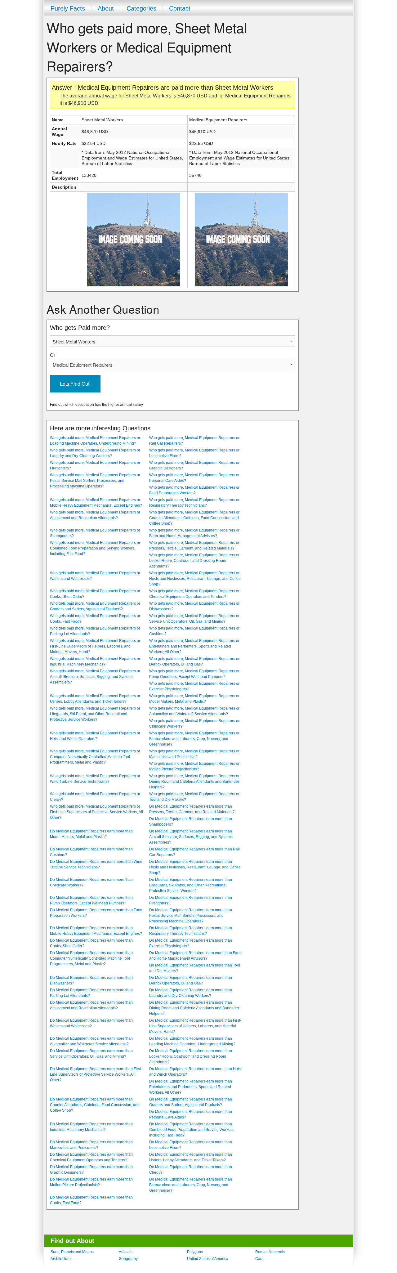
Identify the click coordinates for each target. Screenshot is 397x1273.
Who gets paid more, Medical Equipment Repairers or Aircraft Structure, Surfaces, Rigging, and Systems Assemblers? (95, 676)
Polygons (195, 1252)
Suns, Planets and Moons (72, 1252)
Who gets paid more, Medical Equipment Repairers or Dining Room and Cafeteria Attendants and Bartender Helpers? (194, 781)
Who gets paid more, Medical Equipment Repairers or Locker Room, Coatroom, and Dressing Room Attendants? (194, 560)
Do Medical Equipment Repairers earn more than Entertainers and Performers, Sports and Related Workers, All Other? (190, 1087)
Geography (128, 1259)
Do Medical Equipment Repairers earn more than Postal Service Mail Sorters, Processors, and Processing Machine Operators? (190, 915)
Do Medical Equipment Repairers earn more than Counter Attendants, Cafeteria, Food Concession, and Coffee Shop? (95, 1105)
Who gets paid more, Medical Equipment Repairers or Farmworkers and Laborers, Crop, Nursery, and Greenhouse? (194, 738)
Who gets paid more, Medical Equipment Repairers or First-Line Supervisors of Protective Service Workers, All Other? (96, 812)
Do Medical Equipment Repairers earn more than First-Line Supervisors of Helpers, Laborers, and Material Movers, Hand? (195, 1026)
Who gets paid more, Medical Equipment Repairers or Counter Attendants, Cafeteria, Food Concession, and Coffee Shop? (194, 518)
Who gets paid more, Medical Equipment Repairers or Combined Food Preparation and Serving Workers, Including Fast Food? (95, 548)
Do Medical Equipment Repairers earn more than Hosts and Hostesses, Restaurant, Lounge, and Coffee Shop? (195, 867)
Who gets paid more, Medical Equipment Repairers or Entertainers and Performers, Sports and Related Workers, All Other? (194, 646)
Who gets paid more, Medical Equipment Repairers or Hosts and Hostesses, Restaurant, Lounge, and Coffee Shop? (195, 578)
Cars (259, 1259)
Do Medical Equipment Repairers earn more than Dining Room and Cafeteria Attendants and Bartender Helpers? (194, 1008)
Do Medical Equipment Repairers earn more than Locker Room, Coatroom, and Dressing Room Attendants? (190, 1056)
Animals (125, 1252)
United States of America (207, 1259)
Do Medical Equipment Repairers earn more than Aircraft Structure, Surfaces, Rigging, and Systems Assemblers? (191, 837)
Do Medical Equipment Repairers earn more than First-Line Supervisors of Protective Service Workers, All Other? (96, 1074)
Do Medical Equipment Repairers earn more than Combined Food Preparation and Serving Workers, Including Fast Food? (191, 1129)
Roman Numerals (270, 1252)
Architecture (61, 1259)
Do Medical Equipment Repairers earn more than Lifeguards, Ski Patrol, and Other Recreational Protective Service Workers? (190, 885)
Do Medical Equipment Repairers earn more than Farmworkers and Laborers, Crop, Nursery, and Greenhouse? (190, 1185)
